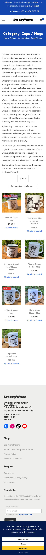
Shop (14, 38)
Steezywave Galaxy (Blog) (15, 477)
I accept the (19, 514)
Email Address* (12, 506)
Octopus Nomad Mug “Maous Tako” (11, 267)
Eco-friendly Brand (12, 445)
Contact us (9, 473)
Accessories (23, 38)
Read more (13, 227)
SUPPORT (24, 11)
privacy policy (25, 514)
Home (6, 38)
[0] (40, 19)
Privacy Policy (10, 454)
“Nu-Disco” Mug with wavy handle (34, 221)
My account (9, 482)
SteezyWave (23, 20)
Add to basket (36, 231)
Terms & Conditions (13, 458)
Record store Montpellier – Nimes (18, 449)
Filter (24, 178)
